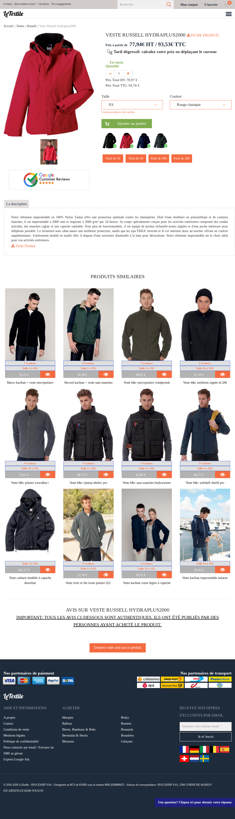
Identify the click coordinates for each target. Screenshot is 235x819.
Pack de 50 (136, 158)
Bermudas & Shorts (75, 735)
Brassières (127, 735)
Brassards (127, 729)
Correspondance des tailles (118, 112)
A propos (9, 717)
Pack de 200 (182, 158)
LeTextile (13, 13)
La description (16, 204)
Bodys (125, 717)
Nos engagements (61, 4)
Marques (67, 717)
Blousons (68, 741)
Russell (31, 26)
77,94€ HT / (143, 44)
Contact (7, 4)
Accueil (8, 26)
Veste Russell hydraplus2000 (57, 26)
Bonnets (126, 723)
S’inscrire (211, 4)
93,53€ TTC (172, 44)
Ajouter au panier (127, 123)
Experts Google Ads (16, 759)
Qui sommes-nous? (25, 4)
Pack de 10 (113, 158)
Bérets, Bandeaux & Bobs (78, 729)
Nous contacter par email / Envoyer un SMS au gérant (28, 750)
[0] (226, 4)
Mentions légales (14, 735)
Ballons (67, 723)
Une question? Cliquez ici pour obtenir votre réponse (195, 802)
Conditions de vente (16, 729)
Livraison (43, 4)
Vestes (20, 26)
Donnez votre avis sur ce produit (117, 647)
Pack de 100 (159, 158)
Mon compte (189, 4)
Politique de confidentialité (21, 741)
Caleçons (126, 741)
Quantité (113, 66)
